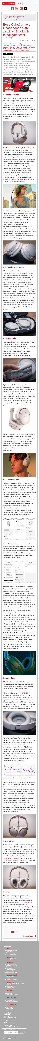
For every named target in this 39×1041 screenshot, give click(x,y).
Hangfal (10, 963)
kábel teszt (9, 993)
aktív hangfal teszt (10, 970)
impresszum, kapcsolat (11, 1024)
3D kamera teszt (10, 992)
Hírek (6, 1016)
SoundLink (13, 682)
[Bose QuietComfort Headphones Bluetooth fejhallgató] (19, 133)
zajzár (27, 44)
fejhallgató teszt (18, 17)
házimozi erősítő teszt (11, 958)
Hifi (8, 949)
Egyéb (9, 990)
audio (10, 44)
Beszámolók (10, 1018)
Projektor (11, 997)
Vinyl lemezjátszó (10, 987)
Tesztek (7, 947)
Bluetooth (14, 45)
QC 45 (28, 693)
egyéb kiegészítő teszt (12, 994)
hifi (14, 44)
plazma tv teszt (10, 1007)
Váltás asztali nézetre (9, 1037)
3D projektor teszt (10, 1000)
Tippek (7, 1014)
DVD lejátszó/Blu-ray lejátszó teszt (15, 983)
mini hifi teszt (9, 951)
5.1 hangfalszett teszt (11, 964)
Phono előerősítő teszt (11, 954)
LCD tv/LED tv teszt (11, 1006)
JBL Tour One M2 (25, 849)
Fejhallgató (8, 17)
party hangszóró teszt (11, 972)
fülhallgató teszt (10, 977)
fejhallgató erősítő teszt (12, 979)
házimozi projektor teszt (12, 999)
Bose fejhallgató (22, 47)
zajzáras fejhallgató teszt (22, 50)
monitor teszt (9, 1008)
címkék (6, 1021)
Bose (5, 44)
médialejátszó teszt (11, 985)
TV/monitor (11, 1004)
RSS (5, 1022)
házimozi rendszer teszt (12, 959)
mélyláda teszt (9, 968)
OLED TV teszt (10, 1010)
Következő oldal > (28, 936)
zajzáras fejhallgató (9, 47)
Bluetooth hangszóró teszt (12, 966)
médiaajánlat (8, 1025)
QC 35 (21, 693)
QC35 (21, 682)
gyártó (17, 896)
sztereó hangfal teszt (11, 965)
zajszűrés (6, 45)
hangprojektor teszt (11, 969)
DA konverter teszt (11, 952)
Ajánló (7, 1013)
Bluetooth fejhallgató (25, 45)
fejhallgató (20, 44)
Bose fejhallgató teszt (15, 48)
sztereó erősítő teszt (11, 950)
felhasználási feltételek (11, 1027)
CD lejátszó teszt (10, 986)
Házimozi (10, 957)
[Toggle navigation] (30, 4)
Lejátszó (10, 982)
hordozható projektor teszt (12, 1001)
